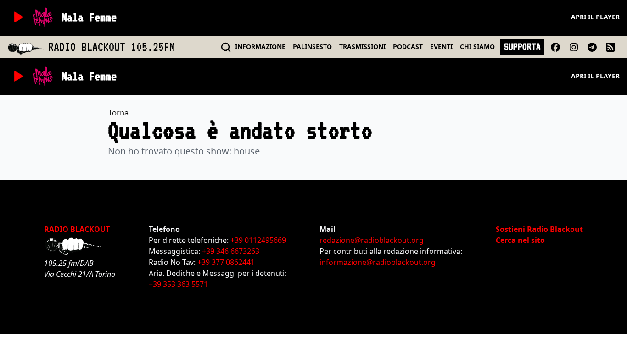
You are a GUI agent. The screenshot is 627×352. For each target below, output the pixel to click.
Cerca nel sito (520, 240)
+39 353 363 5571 (178, 284)
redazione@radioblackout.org (371, 240)
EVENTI (441, 46)
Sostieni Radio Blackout (539, 229)
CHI (477, 46)
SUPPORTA (522, 46)
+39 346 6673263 (230, 251)
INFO (260, 46)
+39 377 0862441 (226, 262)
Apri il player (595, 16)
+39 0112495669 (258, 240)
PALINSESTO (312, 46)
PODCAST (408, 46)
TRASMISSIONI (362, 46)
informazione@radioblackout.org (377, 262)
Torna (118, 112)
